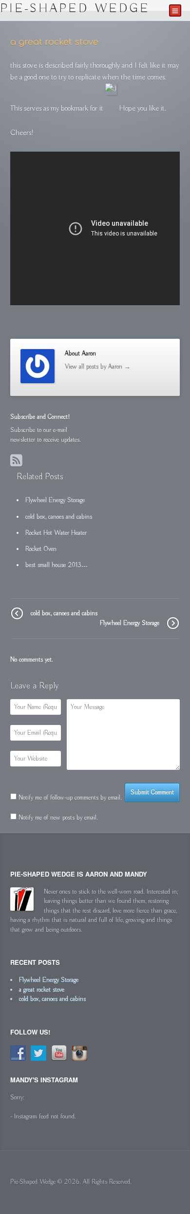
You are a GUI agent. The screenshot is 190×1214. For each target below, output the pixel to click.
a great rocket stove (41, 990)
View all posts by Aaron (98, 367)
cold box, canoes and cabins (64, 613)
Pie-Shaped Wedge (75, 9)
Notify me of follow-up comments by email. (70, 798)
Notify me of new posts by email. (58, 818)
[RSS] (17, 462)
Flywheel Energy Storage (129, 623)
